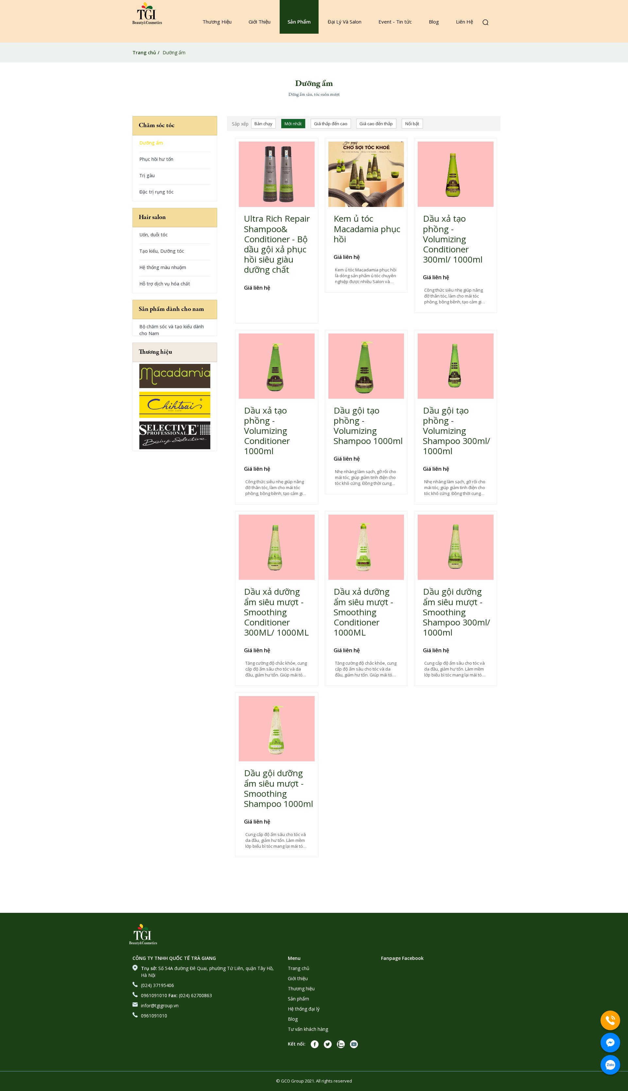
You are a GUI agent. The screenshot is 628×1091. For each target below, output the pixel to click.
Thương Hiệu (217, 21)
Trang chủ (144, 52)
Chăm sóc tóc (157, 125)
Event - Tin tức (395, 21)
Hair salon (152, 217)
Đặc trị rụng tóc (156, 192)
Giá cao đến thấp (376, 124)
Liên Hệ (464, 21)
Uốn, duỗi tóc (153, 234)
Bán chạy (263, 124)
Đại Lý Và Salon (344, 21)
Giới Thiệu (259, 21)
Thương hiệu (155, 352)
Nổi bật (412, 124)
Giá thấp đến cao (330, 124)
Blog (434, 21)
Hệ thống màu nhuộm (162, 267)
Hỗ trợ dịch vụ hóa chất (164, 284)
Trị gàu (147, 175)
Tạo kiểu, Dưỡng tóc (161, 251)
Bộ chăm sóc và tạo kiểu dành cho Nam (171, 329)
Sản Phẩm (299, 21)
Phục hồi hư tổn (156, 159)
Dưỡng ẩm (151, 143)
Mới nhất (293, 124)
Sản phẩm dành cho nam (171, 309)
